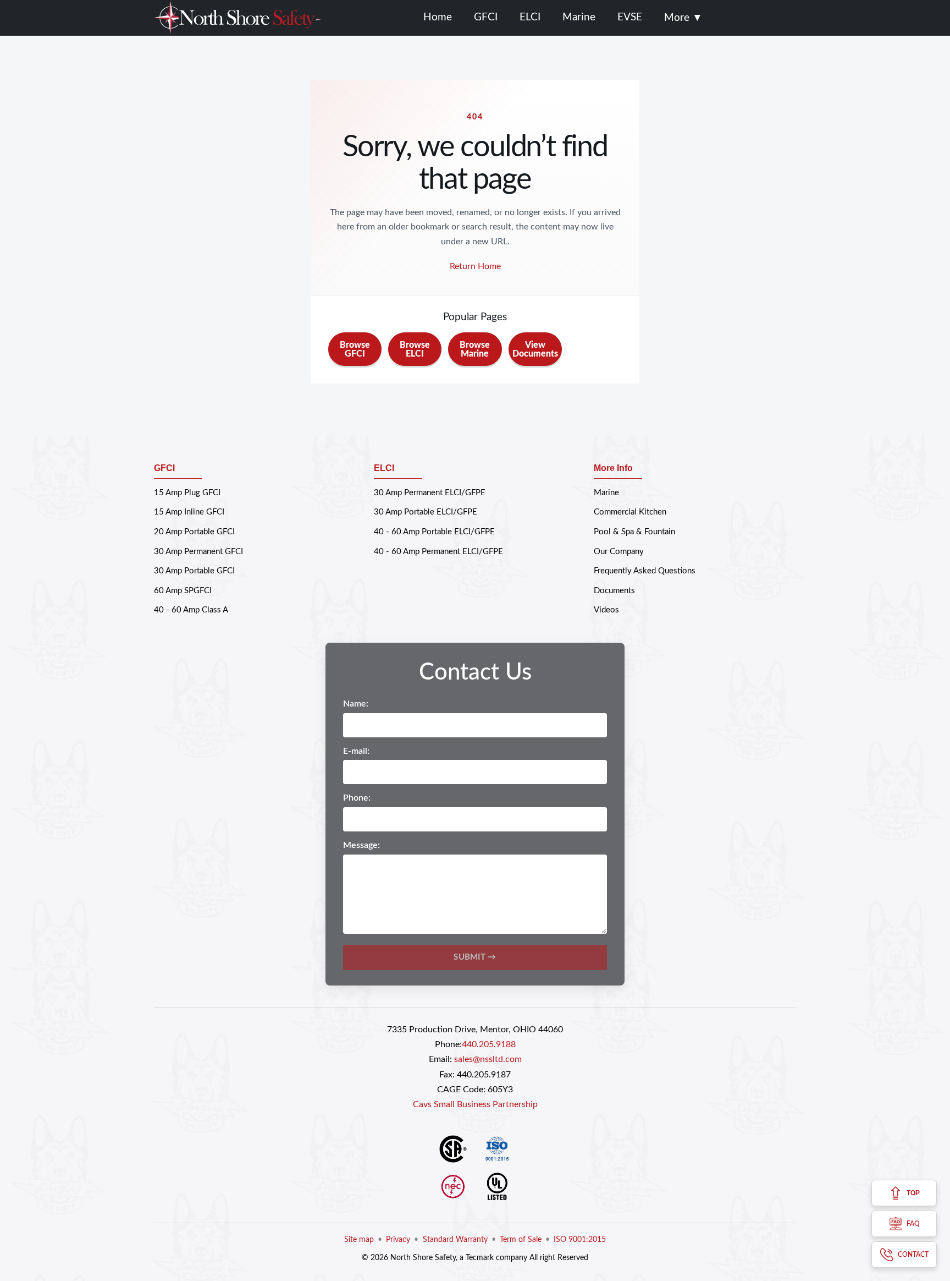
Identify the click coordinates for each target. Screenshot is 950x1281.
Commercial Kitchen (630, 512)
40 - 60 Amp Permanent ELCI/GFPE (438, 552)
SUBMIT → (475, 957)
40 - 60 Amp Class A (191, 610)
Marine (578, 17)
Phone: (357, 797)
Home (437, 17)
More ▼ (683, 18)
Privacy (398, 1240)
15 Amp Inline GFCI (189, 512)
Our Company (619, 552)
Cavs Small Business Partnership (475, 1104)
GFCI (486, 17)
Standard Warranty (455, 1240)
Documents (614, 591)
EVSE (629, 17)
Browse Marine (475, 349)
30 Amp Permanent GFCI (198, 552)
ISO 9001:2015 (580, 1240)
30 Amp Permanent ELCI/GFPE (429, 493)
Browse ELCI (415, 349)
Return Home (475, 266)
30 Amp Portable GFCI (194, 571)
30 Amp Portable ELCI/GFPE (425, 512)
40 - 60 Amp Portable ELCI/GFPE (434, 532)
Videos (606, 610)
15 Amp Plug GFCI (187, 493)
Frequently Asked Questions (644, 571)
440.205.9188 (489, 1044)
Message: (361, 845)
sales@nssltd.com (488, 1059)
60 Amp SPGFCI (183, 591)
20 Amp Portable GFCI (194, 532)
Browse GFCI (355, 349)
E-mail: (356, 751)
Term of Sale (521, 1240)
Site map (359, 1240)
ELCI (530, 17)
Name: (355, 703)
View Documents (535, 349)
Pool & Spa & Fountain (634, 532)
